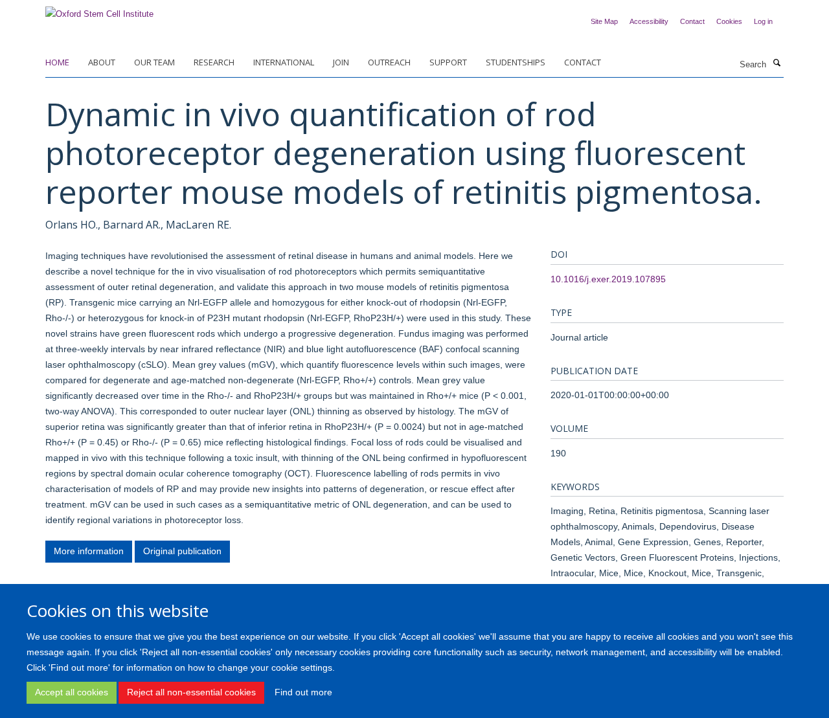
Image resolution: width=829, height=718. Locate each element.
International (283, 62)
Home (57, 62)
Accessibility (649, 21)
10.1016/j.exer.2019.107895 (608, 279)
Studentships (515, 62)
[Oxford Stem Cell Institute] (99, 10)
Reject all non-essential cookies (191, 692)
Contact (692, 21)
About (101, 62)
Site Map (604, 21)
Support (448, 62)
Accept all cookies (71, 692)
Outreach (389, 62)
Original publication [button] (182, 551)
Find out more (303, 692)
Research (214, 62)
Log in (763, 21)
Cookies (729, 21)
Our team (154, 62)
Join (341, 62)
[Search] (776, 63)
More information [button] (89, 551)
